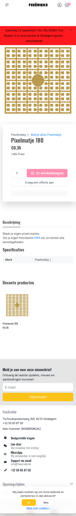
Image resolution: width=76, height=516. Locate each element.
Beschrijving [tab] (11, 222)
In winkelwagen (49, 173)
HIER (37, 238)
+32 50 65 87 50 (13, 423)
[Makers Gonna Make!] (38, 5)
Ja (29, 502)
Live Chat (59, 19)
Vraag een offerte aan (39, 182)
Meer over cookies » (38, 508)
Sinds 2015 (68, 19)
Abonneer (38, 397)
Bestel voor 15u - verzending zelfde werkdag (39, 18)
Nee (46, 502)
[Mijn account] (59, 5)
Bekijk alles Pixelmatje (46, 135)
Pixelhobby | (20, 135)
